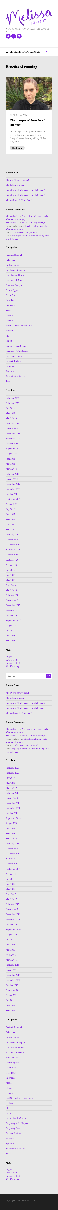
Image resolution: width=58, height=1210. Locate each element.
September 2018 (13, 448)
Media (8, 310)
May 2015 (10, 640)
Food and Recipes (14, 285)
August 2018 (11, 453)
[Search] (47, 52)
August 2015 (11, 625)
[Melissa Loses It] (29, 17)
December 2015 (13, 605)
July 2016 (10, 569)
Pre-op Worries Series (16, 345)
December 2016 (13, 544)
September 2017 (13, 499)
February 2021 (12, 397)
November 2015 (13, 610)
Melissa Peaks (12, 216)
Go (48, 676)
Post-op (9, 330)
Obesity (9, 315)
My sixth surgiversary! (16, 185)
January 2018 (12, 478)
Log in (9, 656)
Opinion (9, 320)
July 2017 (10, 509)
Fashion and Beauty (15, 280)
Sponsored (10, 371)
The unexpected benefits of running (27, 122)
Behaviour (10, 259)
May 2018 (10, 463)
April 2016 (11, 585)
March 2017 (11, 529)
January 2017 (12, 539)
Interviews (10, 305)
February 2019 (12, 423)
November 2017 (13, 489)
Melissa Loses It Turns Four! (19, 200)
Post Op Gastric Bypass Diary (19, 325)
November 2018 (13, 438)
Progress (10, 365)
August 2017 (11, 504)
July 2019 (10, 408)
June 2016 (10, 574)
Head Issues (11, 300)
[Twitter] (8, 36)
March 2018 (11, 468)
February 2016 (12, 595)
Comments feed (13, 663)
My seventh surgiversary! (17, 179)
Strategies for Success (15, 376)
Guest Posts (11, 295)
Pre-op (9, 340)
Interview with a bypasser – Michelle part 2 (25, 190)
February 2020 (12, 403)
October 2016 (12, 554)
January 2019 (12, 428)
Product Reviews (13, 360)
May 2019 (10, 413)
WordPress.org (12, 666)
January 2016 (12, 600)
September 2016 (13, 559)
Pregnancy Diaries (14, 355)
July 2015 (10, 630)
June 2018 (10, 458)
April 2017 (11, 524)
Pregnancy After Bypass (17, 350)
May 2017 (10, 519)
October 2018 (12, 443)
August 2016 (11, 564)
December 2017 (13, 483)
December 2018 (13, 433)
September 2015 (13, 620)
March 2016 (11, 590)
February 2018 (12, 473)
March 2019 (11, 418)
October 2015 (12, 615)
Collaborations (12, 264)
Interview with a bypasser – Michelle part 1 (25, 195)
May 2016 (10, 579)
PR (7, 335)
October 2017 (12, 494)
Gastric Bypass (12, 290)
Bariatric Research (14, 254)
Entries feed (11, 659)
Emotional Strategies (15, 270)
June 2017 (10, 514)
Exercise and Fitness (15, 275)
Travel (9, 381)
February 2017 (12, 534)
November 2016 (13, 549)
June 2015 (10, 635)
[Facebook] (13, 36)
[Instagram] (19, 36)
